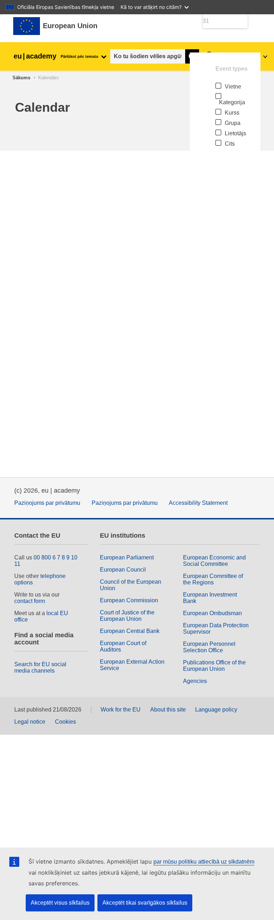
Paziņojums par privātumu (47, 503)
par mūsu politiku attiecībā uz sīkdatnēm (203, 862)
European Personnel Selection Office (209, 647)
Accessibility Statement (198, 503)
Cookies (65, 722)
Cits (230, 144)
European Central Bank (129, 631)
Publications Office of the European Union (214, 665)
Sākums (21, 77)
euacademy (35, 56)
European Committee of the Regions (213, 579)
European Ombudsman (212, 613)
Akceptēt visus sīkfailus (60, 903)
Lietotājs (235, 133)
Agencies (195, 681)
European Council (123, 570)
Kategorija (232, 102)
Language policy (216, 710)
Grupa (232, 123)
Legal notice (29, 722)
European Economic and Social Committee (214, 560)
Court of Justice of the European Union (127, 615)
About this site (168, 710)
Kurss (232, 113)
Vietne (233, 87)
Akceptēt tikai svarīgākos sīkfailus (144, 903)
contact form (29, 601)
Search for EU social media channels (40, 667)
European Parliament (127, 557)
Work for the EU (121, 710)
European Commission (129, 600)
